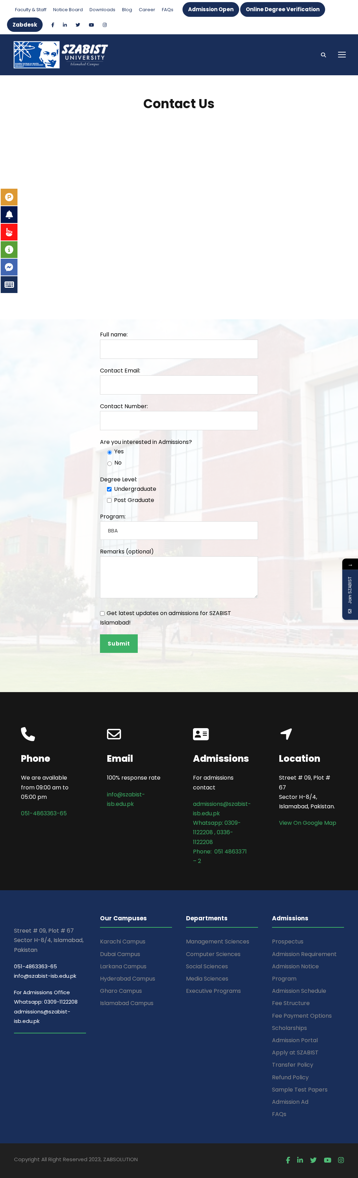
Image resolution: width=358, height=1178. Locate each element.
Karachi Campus (122, 941)
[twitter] (78, 25)
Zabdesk (25, 24)
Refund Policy (290, 1077)
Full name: (114, 334)
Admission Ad (290, 1102)
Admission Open (211, 9)
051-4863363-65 (44, 813)
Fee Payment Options (302, 1016)
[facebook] (52, 25)
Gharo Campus (121, 991)
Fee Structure (291, 1003)
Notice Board (68, 9)
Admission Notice (295, 966)
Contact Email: (120, 371)
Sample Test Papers (300, 1090)
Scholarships (289, 1028)
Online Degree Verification (283, 9)
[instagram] (105, 25)
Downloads (102, 9)
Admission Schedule (299, 991)
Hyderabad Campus (127, 979)
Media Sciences (207, 979)
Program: (113, 517)
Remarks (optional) (127, 552)
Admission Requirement (304, 954)
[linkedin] (65, 25)
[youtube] (91, 25)
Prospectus (287, 941)
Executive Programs (213, 991)
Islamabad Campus (126, 1003)
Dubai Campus (120, 954)
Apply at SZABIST (295, 1052)
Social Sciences (207, 966)
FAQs (167, 9)
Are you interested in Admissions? (146, 442)
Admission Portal (295, 1040)
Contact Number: (124, 406)
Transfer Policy (292, 1065)
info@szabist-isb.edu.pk (45, 976)
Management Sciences (217, 941)
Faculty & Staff (30, 9)
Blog (127, 9)
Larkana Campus (123, 966)
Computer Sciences (213, 954)
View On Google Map (307, 823)
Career (147, 9)
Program (284, 979)
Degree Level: (118, 479)
